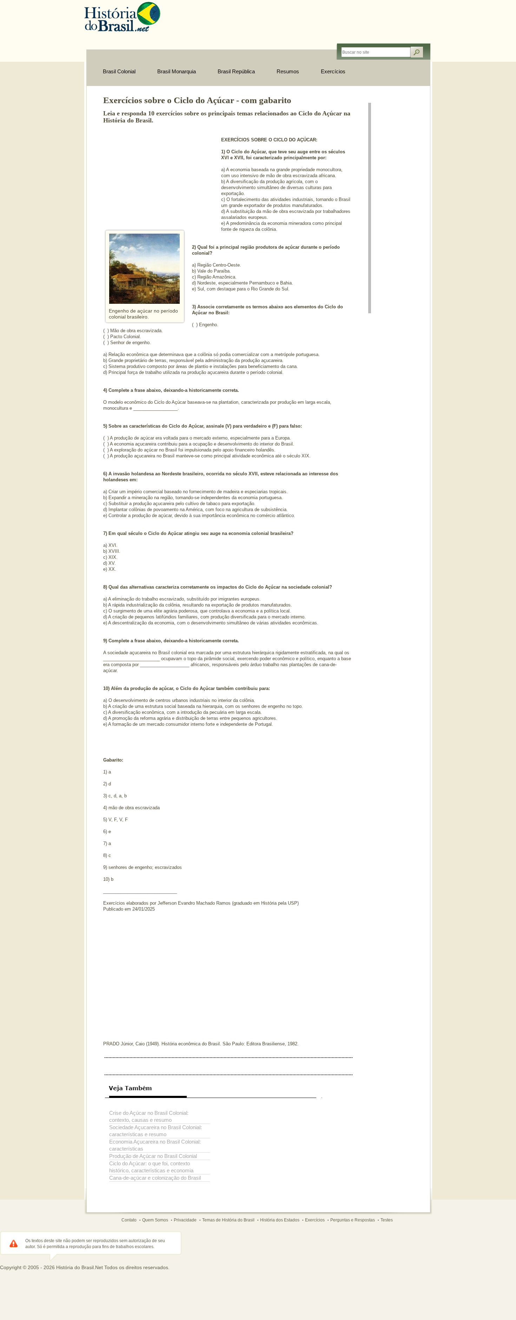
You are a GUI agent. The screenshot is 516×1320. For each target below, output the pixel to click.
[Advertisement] (156, 175)
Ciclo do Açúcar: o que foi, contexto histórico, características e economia (151, 1166)
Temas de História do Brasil (228, 1220)
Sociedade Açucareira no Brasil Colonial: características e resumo (155, 1130)
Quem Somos (155, 1220)
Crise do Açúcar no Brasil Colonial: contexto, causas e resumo (148, 1116)
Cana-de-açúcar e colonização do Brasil (155, 1178)
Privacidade (185, 1220)
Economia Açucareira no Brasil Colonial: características (155, 1145)
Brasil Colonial (119, 71)
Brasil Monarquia (176, 71)
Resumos (288, 71)
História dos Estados (279, 1220)
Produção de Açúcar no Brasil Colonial (153, 1156)
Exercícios (333, 71)
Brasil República (236, 71)
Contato (129, 1220)
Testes (387, 1220)
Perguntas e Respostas (352, 1220)
